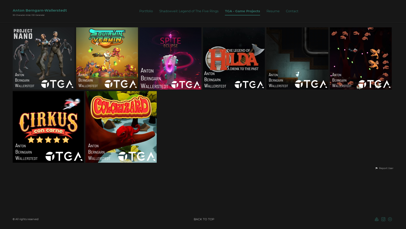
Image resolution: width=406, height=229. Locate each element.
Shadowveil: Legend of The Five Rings (189, 11)
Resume (273, 11)
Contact (292, 11)
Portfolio (146, 11)
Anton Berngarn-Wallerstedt (40, 10)
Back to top (204, 219)
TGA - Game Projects (242, 11)
